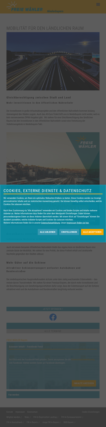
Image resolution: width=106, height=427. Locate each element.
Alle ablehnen (47, 232)
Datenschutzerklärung (50, 222)
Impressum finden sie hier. (78, 222)
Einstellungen (69, 232)
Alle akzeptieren (92, 232)
